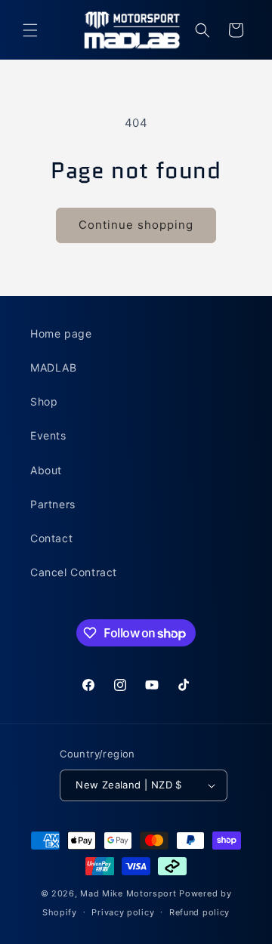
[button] (30, 30)
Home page (60, 333)
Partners (53, 504)
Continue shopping (136, 224)
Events (48, 435)
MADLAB (53, 367)
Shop (43, 401)
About (46, 470)
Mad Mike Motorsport (128, 893)
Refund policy (199, 912)
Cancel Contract (73, 572)
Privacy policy (122, 912)
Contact (51, 538)
